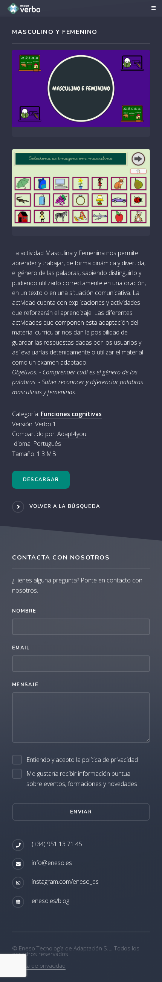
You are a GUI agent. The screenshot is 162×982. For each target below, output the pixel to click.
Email (20, 648)
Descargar (41, 479)
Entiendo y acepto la (82, 760)
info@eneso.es (52, 863)
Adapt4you (71, 434)
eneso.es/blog (50, 901)
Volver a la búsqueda (65, 506)
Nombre (24, 611)
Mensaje (25, 684)
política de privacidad (110, 760)
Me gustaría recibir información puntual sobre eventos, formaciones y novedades (81, 778)
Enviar (81, 812)
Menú (152, 8)
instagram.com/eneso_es (65, 881)
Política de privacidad (39, 965)
